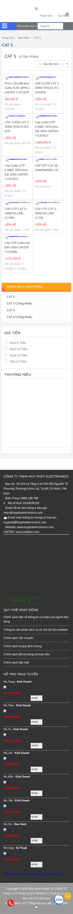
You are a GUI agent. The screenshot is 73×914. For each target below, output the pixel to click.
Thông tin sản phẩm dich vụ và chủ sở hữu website (36, 629)
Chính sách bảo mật (16, 662)
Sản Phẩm (24, 37)
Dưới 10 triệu (18, 349)
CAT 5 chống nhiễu (19, 303)
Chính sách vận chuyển (18, 637)
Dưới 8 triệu (18, 342)
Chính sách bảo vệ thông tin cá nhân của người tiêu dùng (36, 619)
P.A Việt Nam (42, 898)
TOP (68, 896)
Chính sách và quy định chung (23, 646)
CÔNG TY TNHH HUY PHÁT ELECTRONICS (33, 874)
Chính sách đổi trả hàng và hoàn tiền (27, 654)
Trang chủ (8, 37)
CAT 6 (11, 310)
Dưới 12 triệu (18, 355)
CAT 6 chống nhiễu (19, 317)
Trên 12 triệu (18, 361)
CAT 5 (37, 37)
